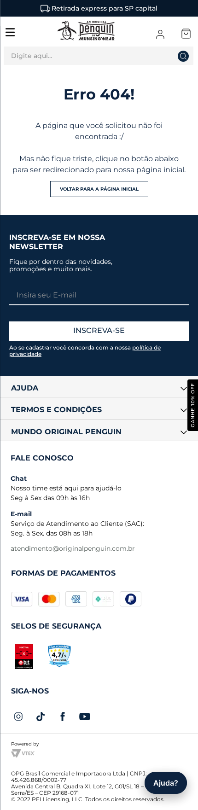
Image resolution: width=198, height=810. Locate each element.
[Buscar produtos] (193, 56)
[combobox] (99, 58)
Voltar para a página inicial (99, 189)
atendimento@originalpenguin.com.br (73, 548)
